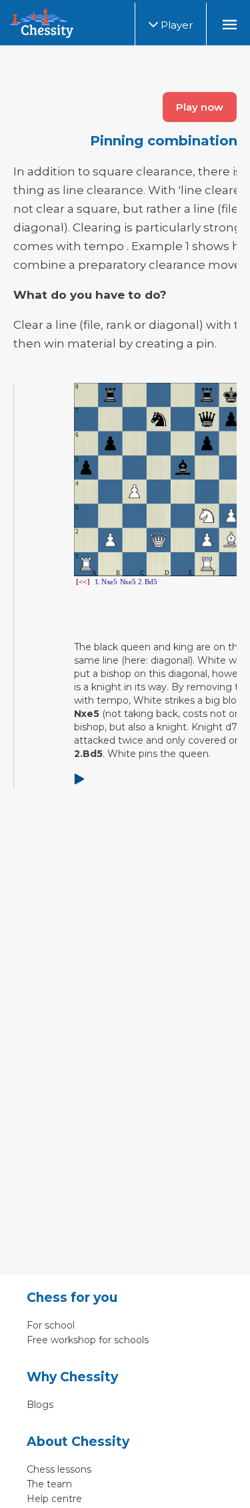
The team (49, 1484)
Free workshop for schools (88, 1340)
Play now (199, 107)
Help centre (54, 1499)
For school (51, 1325)
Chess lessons (59, 1469)
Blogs (40, 1405)
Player (175, 25)
